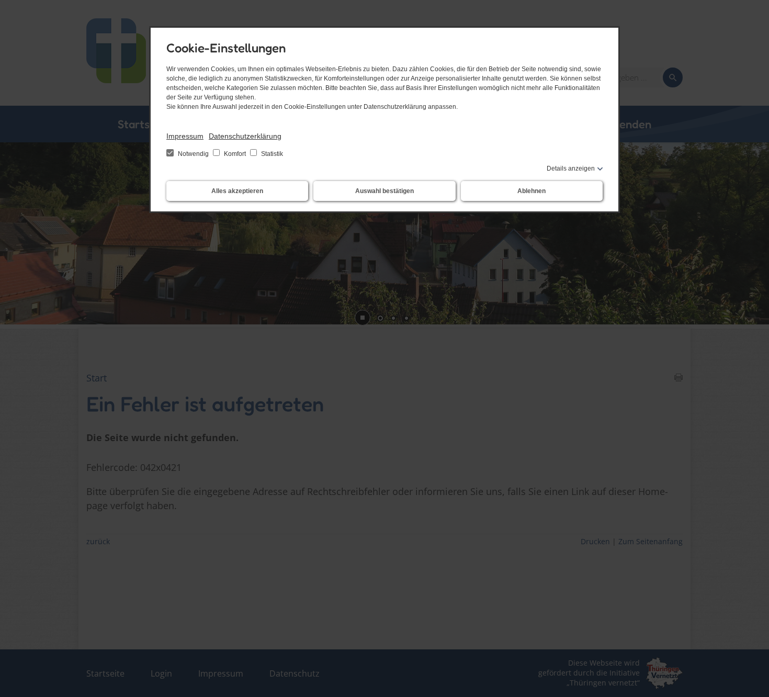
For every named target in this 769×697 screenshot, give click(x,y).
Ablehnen (531, 191)
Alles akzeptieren (237, 191)
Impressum (184, 136)
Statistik (271, 154)
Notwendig (193, 154)
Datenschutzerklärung (245, 136)
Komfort (234, 154)
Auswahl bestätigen (384, 191)
